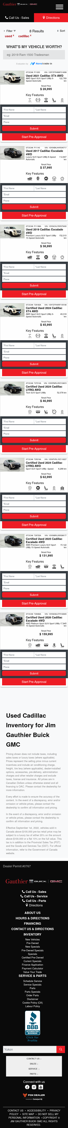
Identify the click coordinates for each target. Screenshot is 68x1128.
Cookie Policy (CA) (32, 1002)
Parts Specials (32, 991)
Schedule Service (32, 981)
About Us (33, 912)
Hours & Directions (32, 918)
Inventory (32, 934)
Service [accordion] (33, 1068)
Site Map (28, 1114)
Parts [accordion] (33, 1073)
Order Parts (32, 995)
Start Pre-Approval (34, 137)
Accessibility (37, 1110)
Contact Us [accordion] (33, 1058)
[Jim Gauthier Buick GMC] (20, 4)
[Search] (60, 1049)
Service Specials (32, 984)
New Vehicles (32, 939)
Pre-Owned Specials (32, 950)
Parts (32, 988)
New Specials (32, 946)
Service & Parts (32, 975)
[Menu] (59, 7)
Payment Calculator (32, 968)
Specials (32, 954)
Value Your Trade (32, 972)
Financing (32, 923)
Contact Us (16, 1110)
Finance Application (32, 964)
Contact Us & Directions (32, 929)
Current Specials (32, 961)
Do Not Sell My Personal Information (33, 1115)
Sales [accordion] (33, 1063)
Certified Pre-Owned (32, 957)
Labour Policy (32, 1006)
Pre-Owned (32, 943)
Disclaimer (32, 999)
